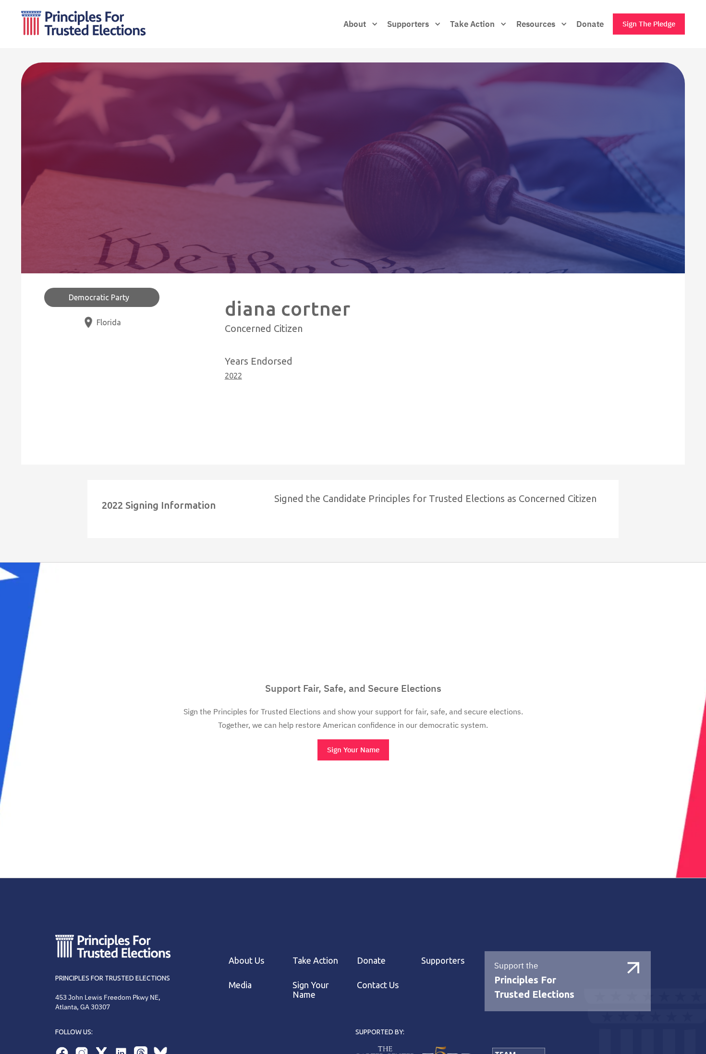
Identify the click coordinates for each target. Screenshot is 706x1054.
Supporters (442, 960)
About (354, 24)
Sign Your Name (353, 749)
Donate (590, 24)
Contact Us (378, 985)
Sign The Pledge (648, 23)
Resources (535, 24)
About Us (246, 960)
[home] (111, 24)
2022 (233, 375)
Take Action (472, 24)
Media (240, 985)
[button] (360, 24)
